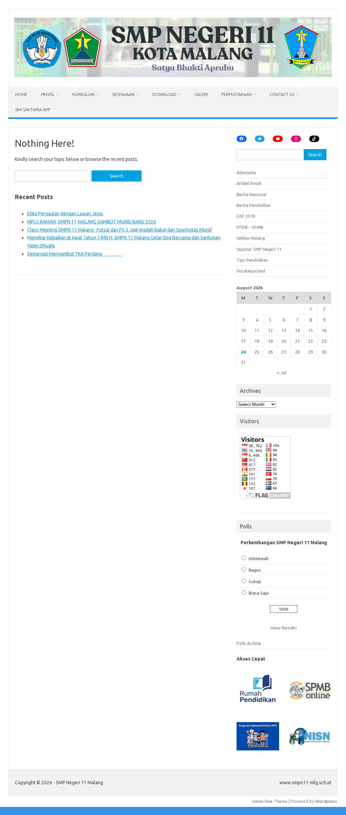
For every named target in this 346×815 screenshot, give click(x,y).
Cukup (255, 581)
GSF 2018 (246, 216)
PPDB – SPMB (250, 227)
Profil (47, 94)
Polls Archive (249, 643)
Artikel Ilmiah (249, 183)
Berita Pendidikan (254, 205)
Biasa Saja (259, 593)
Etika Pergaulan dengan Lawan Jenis (65, 213)
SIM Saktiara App (32, 109)
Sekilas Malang (251, 238)
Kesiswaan (123, 94)
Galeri (201, 94)
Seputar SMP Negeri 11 (259, 249)
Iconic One (262, 801)
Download (164, 94)
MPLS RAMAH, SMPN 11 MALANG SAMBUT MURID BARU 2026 (91, 221)
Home (21, 94)
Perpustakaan (236, 94)
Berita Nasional (251, 194)
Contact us (282, 94)
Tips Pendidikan (252, 260)
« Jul (281, 372)
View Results (283, 627)
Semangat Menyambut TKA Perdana (74, 254)
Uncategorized (251, 270)
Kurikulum (83, 94)
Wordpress (326, 801)
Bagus (255, 570)
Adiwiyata (246, 172)
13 (283, 330)
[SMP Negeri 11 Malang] (173, 75)
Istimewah (259, 558)
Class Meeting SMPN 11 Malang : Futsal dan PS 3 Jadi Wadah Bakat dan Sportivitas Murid (119, 230)
